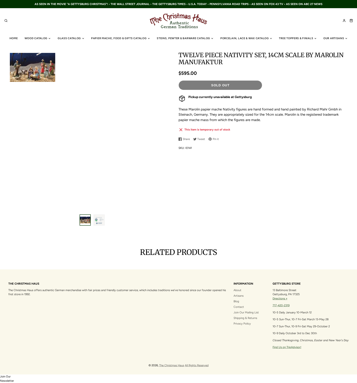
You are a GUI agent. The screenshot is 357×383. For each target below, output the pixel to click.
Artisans (239, 295)
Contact (239, 307)
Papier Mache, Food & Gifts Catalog (119, 38)
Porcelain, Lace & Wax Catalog (244, 38)
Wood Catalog (36, 38)
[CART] (351, 20)
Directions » (280, 298)
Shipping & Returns (245, 318)
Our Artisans (333, 38)
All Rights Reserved (197, 365)
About (237, 290)
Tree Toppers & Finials (296, 38)
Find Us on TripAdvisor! (287, 347)
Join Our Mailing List (246, 312)
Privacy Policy (242, 323)
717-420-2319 (281, 305)
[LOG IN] (344, 20)
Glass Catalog (69, 38)
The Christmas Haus (171, 365)
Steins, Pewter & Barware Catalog (183, 38)
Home (13, 38)
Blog (236, 301)
